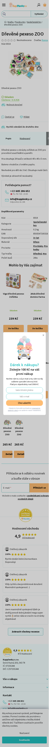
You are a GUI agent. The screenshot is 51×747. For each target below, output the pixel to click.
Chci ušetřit (24, 403)
